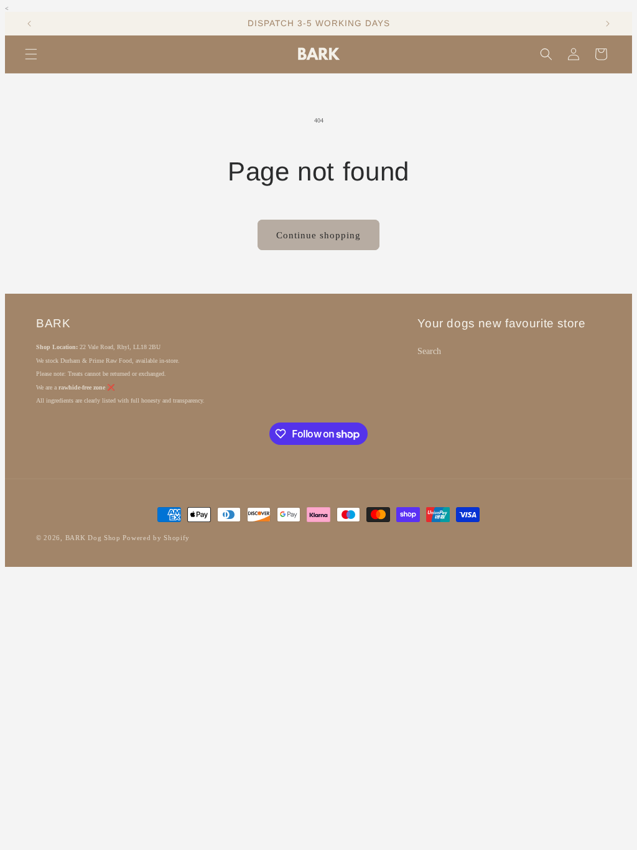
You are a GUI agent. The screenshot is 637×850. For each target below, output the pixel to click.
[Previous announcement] (29, 23)
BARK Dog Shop (93, 537)
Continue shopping (318, 235)
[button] (31, 54)
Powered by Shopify (156, 537)
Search (429, 351)
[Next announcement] (607, 23)
